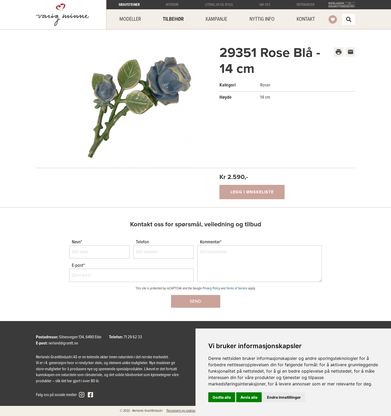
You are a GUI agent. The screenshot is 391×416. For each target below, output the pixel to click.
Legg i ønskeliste (252, 192)
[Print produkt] (338, 52)
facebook (90, 394)
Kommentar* (211, 242)
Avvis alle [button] (248, 397)
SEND (195, 301)
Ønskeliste (332, 19)
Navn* (77, 242)
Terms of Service (236, 288)
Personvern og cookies (181, 411)
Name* (8, 210)
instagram (81, 394)
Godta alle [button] (222, 397)
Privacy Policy (211, 288)
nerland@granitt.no (63, 343)
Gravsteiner (62, 14)
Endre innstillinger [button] (284, 397)
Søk (348, 19)
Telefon (142, 242)
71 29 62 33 (133, 337)
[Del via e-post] (350, 52)
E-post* (78, 266)
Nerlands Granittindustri (341, 4)
